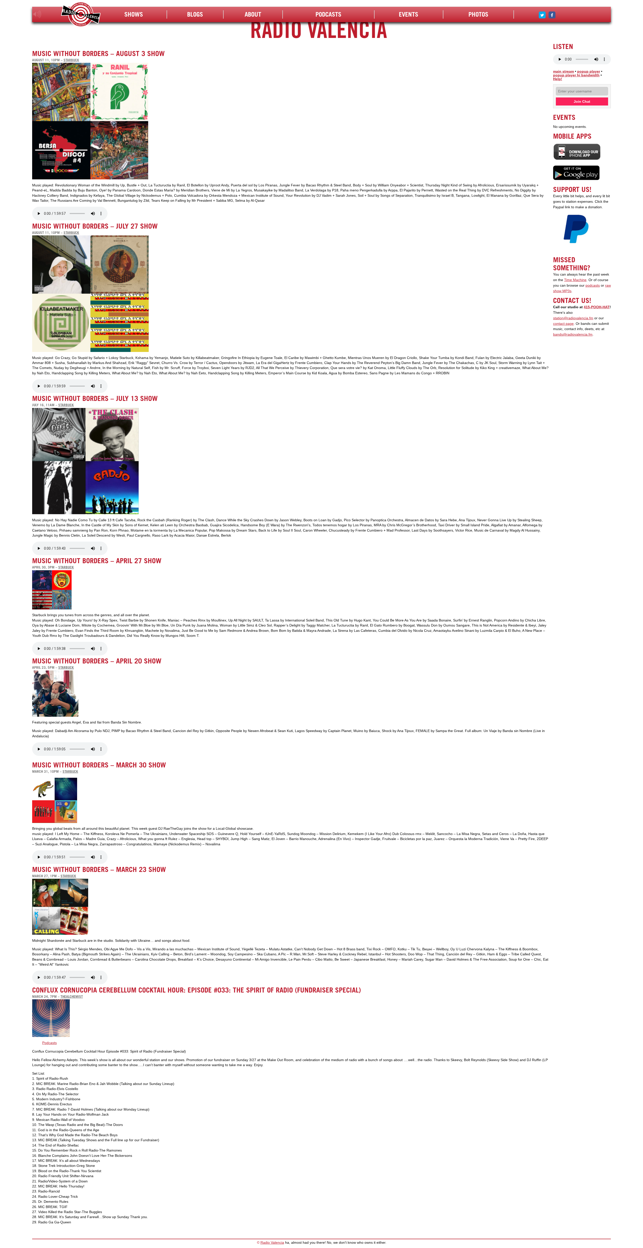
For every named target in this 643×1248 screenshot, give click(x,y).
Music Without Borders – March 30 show (99, 765)
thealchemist (72, 997)
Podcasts (328, 14)
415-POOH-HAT (597, 307)
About (253, 14)
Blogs (195, 14)
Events (408, 14)
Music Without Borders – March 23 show (99, 869)
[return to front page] (80, 15)
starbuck (71, 60)
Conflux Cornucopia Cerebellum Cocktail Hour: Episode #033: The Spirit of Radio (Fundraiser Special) (196, 990)
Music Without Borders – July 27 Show (95, 226)
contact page (563, 324)
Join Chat (582, 101)
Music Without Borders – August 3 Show (98, 53)
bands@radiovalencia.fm (573, 334)
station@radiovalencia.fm (573, 318)
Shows (133, 14)
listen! (37, 14)
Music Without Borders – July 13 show (95, 398)
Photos (478, 14)
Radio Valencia (272, 1242)
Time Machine (575, 280)
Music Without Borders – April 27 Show (97, 561)
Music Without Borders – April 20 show (97, 661)
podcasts (592, 285)
